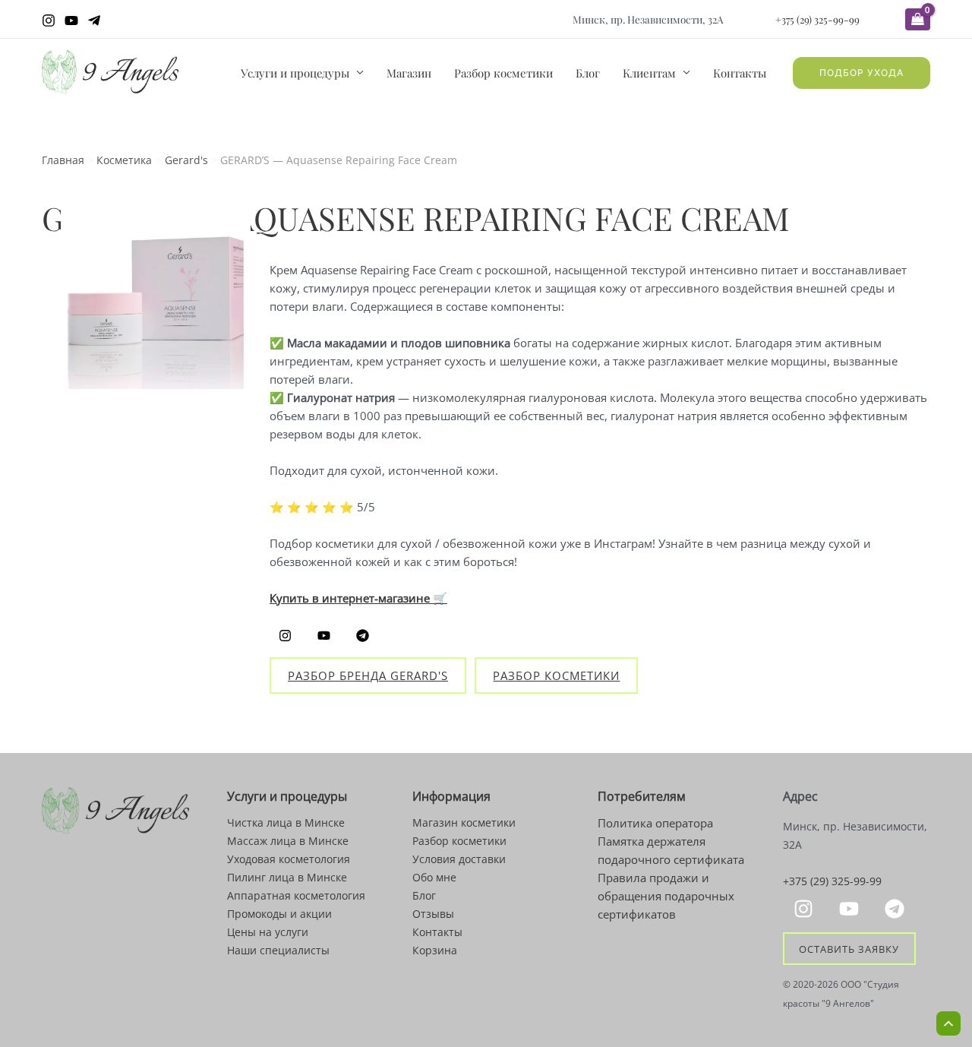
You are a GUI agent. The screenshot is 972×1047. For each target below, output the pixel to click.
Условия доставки (459, 859)
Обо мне (434, 877)
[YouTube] (71, 20)
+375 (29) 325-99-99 (817, 19)
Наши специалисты (278, 950)
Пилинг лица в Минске (287, 877)
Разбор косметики (503, 73)
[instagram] (806, 908)
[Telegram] (94, 20)
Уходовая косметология (288, 859)
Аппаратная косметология (296, 895)
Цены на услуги (267, 932)
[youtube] (851, 908)
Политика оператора (655, 822)
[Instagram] (48, 20)
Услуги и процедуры (295, 73)
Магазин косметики (464, 822)
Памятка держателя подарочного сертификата (671, 850)
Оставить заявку (849, 948)
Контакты (739, 73)
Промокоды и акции (279, 913)
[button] (861, 73)
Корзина (434, 950)
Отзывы (433, 913)
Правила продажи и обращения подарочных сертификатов (666, 896)
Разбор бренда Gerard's (368, 675)
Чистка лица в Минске (286, 822)
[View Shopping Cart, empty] (917, 19)
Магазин (409, 73)
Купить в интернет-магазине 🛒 (358, 598)
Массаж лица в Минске (288, 840)
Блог (588, 73)
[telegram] (897, 908)
